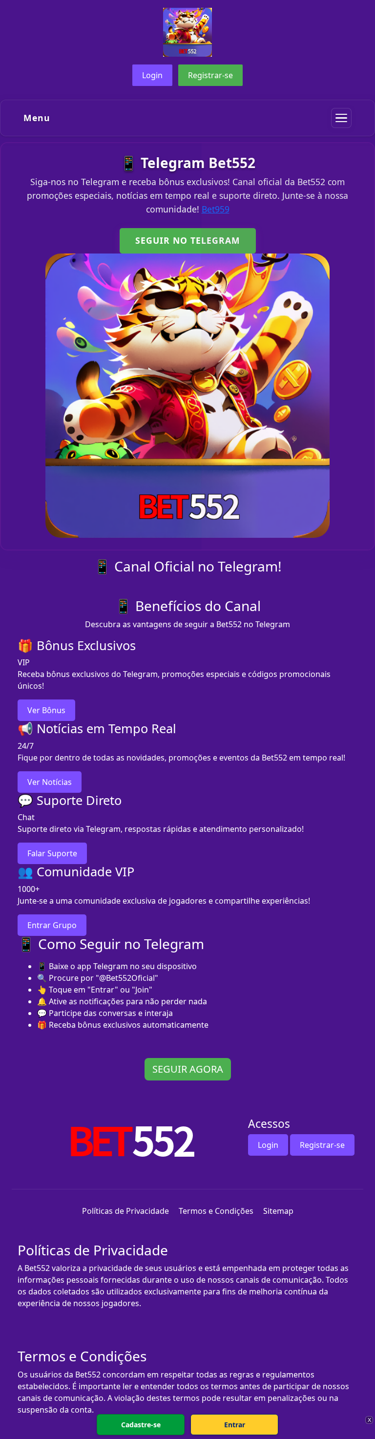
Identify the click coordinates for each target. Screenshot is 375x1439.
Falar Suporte (52, 853)
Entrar (234, 1424)
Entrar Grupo (52, 925)
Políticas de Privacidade (125, 1211)
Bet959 (215, 209)
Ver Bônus (46, 710)
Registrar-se (210, 75)
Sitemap (278, 1211)
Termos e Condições (216, 1211)
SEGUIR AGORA (187, 1069)
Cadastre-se (141, 1424)
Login (152, 75)
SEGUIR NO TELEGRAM (187, 240)
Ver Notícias (49, 782)
